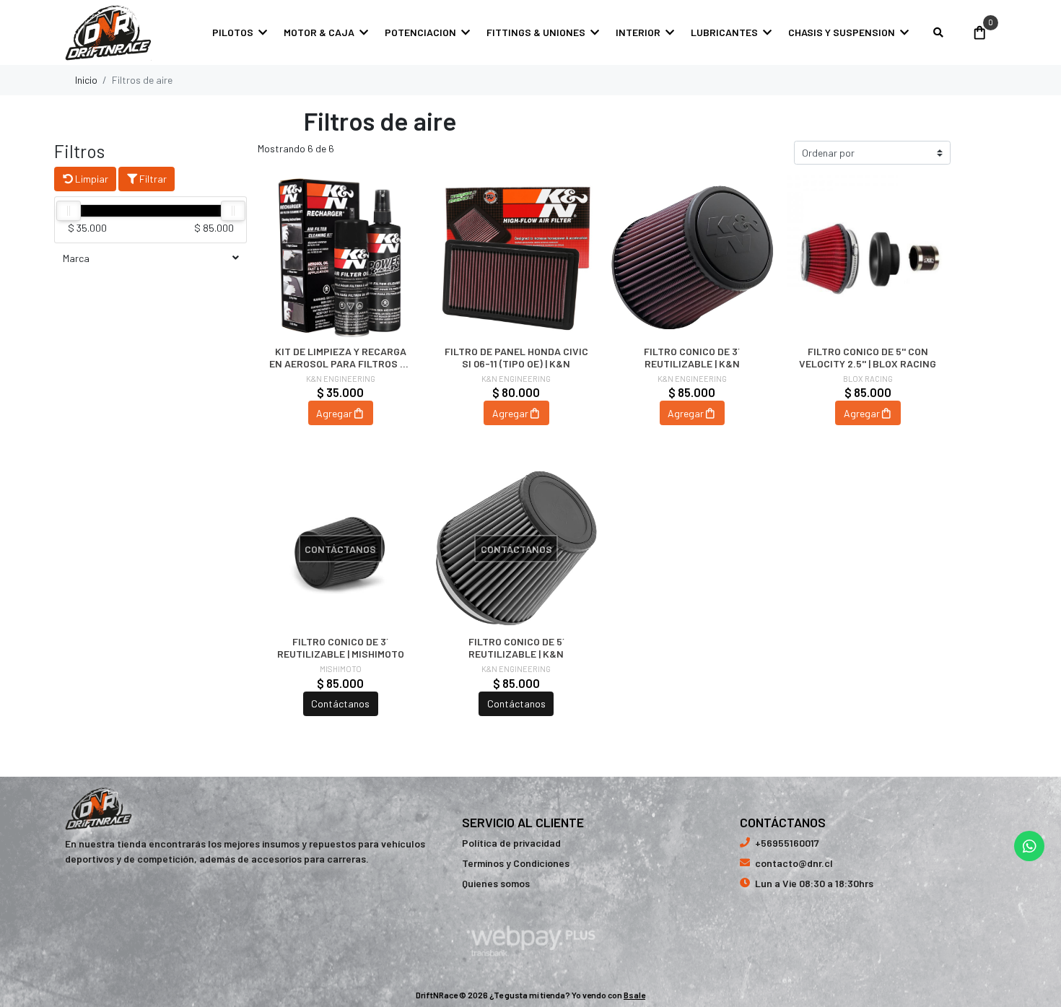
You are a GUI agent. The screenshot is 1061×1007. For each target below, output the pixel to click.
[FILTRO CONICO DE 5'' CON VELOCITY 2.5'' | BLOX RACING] (868, 258)
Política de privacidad (511, 843)
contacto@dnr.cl (794, 863)
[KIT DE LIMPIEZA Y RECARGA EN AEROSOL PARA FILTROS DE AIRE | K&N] (341, 258)
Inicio (86, 80)
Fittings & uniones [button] (535, 32)
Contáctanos (340, 703)
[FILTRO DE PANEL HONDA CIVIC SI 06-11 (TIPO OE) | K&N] (517, 258)
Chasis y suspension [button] (841, 32)
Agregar (334, 413)
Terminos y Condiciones (515, 863)
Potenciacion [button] (420, 32)
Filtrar (152, 179)
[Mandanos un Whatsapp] (1029, 846)
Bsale (634, 995)
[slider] (68, 211)
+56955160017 (787, 843)
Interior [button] (638, 32)
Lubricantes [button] (724, 32)
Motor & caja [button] (319, 32)
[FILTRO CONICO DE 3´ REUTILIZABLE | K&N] (692, 258)
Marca (76, 258)
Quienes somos (496, 883)
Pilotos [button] (232, 32)
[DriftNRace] (108, 32)
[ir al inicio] (98, 808)
